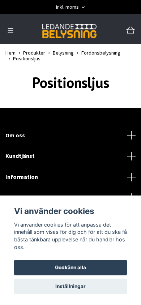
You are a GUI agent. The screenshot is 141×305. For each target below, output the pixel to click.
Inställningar (70, 286)
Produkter (34, 53)
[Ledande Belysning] (69, 31)
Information (21, 176)
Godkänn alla (70, 267)
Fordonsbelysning (100, 53)
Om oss (15, 135)
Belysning (63, 53)
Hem (10, 53)
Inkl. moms (68, 7)
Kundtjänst (20, 155)
